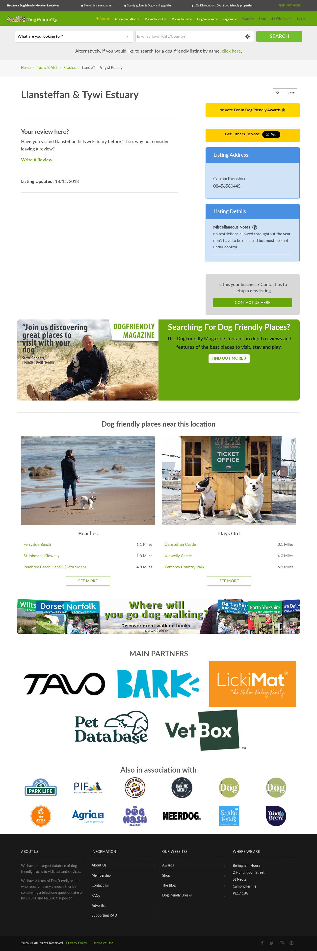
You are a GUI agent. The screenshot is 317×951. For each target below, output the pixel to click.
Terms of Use (103, 943)
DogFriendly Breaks (177, 895)
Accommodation (125, 19)
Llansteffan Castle (180, 545)
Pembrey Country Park (184, 567)
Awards (104, 18)
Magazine (247, 18)
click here (231, 51)
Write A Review (36, 160)
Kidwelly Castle (178, 556)
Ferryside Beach (37, 545)
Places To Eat (180, 19)
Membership (101, 875)
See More (88, 581)
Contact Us (100, 885)
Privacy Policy (76, 943)
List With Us (279, 18)
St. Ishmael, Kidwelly (41, 556)
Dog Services (206, 19)
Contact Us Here (252, 303)
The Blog (169, 885)
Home (25, 68)
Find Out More (289, 5)
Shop (262, 18)
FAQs (96, 895)
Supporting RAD (104, 915)
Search (279, 36)
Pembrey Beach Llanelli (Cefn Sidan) (55, 567)
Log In (301, 18)
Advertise (99, 906)
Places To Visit (154, 19)
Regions (228, 19)
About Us (99, 865)
